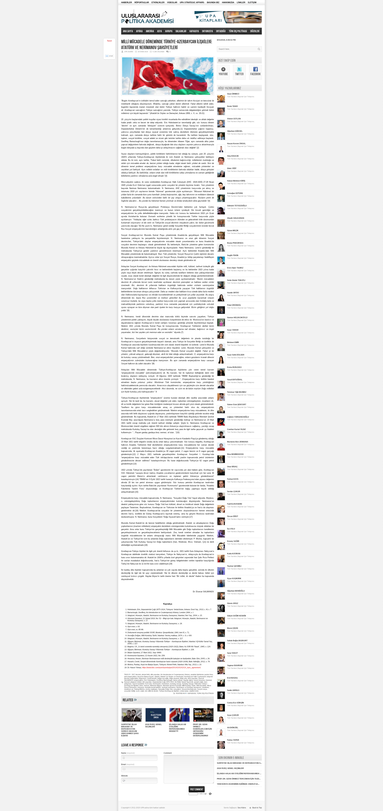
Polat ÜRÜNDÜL (234, 305)
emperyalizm (138, 680)
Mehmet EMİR (233, 342)
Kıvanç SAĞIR (233, 541)
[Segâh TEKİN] (221, 264)
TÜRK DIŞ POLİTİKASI (238, 31)
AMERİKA (150, 31)
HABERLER (126, 2)
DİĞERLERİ (254, 31)
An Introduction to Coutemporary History (175, 674)
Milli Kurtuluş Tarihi (188, 685)
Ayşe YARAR (232, 330)
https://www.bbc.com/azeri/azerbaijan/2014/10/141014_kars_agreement (171, 668)
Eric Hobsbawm (150, 680)
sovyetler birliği (129, 691)
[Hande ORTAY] (221, 301)
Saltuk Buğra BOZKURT (237, 641)
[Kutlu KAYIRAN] (221, 562)
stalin (142, 691)
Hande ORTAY (233, 293)
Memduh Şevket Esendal (172, 685)
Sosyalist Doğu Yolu (165, 689)
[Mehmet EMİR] (221, 351)
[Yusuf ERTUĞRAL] (221, 388)
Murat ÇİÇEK (232, 628)
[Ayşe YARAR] (221, 338)
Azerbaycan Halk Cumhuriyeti (195, 676)
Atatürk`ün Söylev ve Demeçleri (171, 676)
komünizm (165, 684)
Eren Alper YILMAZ (235, 268)
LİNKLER (241, 2)
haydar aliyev (188, 680)
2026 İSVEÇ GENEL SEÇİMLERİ (153, 725)
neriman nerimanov (168, 687)
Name (128, 753)
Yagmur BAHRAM (234, 665)
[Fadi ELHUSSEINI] (221, 512)
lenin (141, 685)
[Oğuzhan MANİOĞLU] (221, 599)
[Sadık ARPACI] (221, 699)
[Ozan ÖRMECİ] (221, 102)
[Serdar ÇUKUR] (221, 500)
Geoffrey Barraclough (164, 680)
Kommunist (157, 684)
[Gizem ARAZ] (221, 612)
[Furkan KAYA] (221, 488)
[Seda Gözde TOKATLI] (221, 289)
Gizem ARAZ (232, 603)
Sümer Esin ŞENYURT (236, 404)
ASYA (159, 31)
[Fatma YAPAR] (221, 749)
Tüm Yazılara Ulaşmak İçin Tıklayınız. (241, 96)
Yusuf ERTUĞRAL (234, 380)
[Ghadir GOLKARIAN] (221, 227)
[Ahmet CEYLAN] (221, 127)
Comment (168, 753)
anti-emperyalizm (130, 676)
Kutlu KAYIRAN (233, 554)
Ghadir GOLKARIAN (235, 218)
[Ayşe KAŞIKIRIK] (221, 587)
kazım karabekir (138, 684)
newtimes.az (128, 689)
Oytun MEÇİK (232, 231)
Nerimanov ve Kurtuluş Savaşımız (188, 687)
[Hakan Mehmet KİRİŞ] (221, 189)
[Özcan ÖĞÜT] (221, 525)
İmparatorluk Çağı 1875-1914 (163, 682)
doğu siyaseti (174, 678)
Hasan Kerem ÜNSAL (236, 144)
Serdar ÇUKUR (233, 491)
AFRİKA (139, 31)
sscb (137, 691)
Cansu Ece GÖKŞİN (235, 703)
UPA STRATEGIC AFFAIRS (192, 2)
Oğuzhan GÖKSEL (235, 131)
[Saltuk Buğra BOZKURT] (221, 649)
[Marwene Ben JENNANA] (221, 450)
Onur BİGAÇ (232, 467)
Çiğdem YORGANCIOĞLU (238, 417)
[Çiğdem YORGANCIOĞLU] (221, 425)
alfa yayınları (155, 674)
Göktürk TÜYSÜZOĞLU (237, 206)
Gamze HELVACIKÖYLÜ (237, 317)
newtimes (205, 687)
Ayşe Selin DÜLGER (235, 355)
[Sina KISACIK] (221, 164)
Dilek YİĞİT (231, 168)
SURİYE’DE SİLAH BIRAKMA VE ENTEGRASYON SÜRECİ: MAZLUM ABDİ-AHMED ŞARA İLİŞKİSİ (130, 730)
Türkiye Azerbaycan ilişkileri (169, 691)
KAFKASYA (194, 31)
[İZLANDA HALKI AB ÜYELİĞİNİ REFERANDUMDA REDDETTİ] (179, 722)
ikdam (139, 682)
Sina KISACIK (233, 156)
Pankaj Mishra (139, 689)
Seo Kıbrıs (242, 808)
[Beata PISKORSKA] (221, 251)
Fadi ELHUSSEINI (234, 504)
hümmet (209, 680)
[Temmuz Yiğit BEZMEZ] (221, 401)
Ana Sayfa (128, 31)
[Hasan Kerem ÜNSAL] (221, 152)
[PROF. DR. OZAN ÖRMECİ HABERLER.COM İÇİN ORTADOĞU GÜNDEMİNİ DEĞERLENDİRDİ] (203, 722)
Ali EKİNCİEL (232, 728)
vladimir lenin (194, 691)
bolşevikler (134, 678)
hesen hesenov (199, 680)
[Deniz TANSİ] (221, 115)
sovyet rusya (202, 689)
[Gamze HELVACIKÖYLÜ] (221, 326)
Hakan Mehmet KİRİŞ (236, 181)
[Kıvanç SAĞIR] (221, 550)
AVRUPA (168, 31)
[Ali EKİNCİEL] (221, 736)
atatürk (157, 676)
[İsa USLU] (221, 537)
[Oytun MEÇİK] (221, 239)
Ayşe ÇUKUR (233, 715)
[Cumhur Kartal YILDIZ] (221, 438)
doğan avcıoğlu (162, 678)
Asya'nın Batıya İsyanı (145, 676)
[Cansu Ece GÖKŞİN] (221, 711)
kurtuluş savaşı (175, 684)
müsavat (140, 687)
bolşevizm (142, 678)
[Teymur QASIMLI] (221, 575)
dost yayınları (193, 678)
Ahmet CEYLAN (234, 119)
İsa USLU (231, 529)
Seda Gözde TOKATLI (236, 280)
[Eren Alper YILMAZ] (221, 276)
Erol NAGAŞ (232, 678)
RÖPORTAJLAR (141, 2)
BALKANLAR (181, 31)
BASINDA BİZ (213, 2)
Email (127, 764)
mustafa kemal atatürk (153, 687)
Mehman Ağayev (156, 685)
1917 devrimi (136, 674)
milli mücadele (201, 685)
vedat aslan (184, 691)
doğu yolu (183, 678)
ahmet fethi (146, 674)
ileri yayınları (147, 682)
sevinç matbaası (151, 689)
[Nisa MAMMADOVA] (221, 463)
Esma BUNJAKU (234, 367)
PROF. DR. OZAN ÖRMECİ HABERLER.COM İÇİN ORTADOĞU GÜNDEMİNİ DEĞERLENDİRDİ (202, 730)
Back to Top (257, 808)
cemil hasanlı (151, 678)
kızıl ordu (148, 684)
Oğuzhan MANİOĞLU (236, 591)
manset (146, 685)
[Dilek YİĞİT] (221, 177)
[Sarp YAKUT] (221, 662)
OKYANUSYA (207, 31)
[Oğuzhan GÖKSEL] (221, 140)
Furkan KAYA (232, 479)
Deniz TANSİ (232, 106)
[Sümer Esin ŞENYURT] (221, 413)
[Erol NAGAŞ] (221, 686)
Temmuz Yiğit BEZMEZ (236, 392)
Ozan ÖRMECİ (233, 94)
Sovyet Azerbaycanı (189, 689)
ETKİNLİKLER (158, 2)
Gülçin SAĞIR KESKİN (236, 616)
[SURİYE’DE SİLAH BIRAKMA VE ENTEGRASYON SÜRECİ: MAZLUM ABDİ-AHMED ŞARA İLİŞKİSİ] (131, 722)
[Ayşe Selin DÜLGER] (221, 363)
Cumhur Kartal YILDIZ (236, 429)
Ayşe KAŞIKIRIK (234, 578)
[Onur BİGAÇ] (221, 475)
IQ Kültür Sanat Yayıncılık (184, 682)
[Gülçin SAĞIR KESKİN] (221, 624)
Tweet (109, 41)
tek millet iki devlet (151, 691)
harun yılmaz (178, 680)
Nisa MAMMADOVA (235, 454)
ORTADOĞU (221, 31)
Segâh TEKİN (232, 255)
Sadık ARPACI (233, 690)
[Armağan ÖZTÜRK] (221, 202)
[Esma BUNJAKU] (221, 376)
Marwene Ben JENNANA (237, 442)
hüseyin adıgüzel (130, 682)
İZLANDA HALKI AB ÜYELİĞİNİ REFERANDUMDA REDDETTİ (177, 727)
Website (124, 776)
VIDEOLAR (172, 2)
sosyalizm (177, 689)
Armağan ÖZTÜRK (235, 193)
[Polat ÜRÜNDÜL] (221, 314)
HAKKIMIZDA (228, 2)
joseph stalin (198, 682)
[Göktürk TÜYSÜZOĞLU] (221, 214)
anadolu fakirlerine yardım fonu (202, 674)
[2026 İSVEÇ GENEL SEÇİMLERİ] (155, 722)
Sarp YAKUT (232, 653)
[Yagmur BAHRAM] (221, 674)
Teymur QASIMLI (234, 566)
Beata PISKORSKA (235, 243)
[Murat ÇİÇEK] (221, 637)
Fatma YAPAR (233, 740)
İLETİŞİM (252, 2)
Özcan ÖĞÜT (232, 516)
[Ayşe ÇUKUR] (221, 724)
